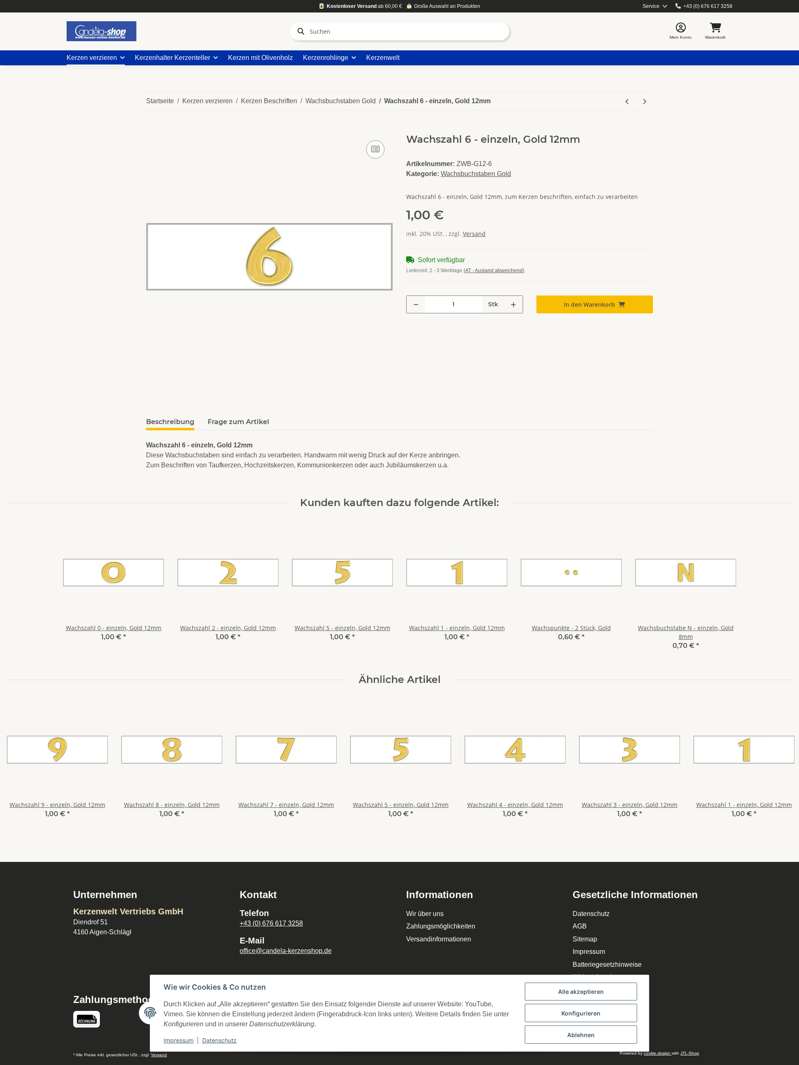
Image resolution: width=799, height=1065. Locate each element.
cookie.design (658, 1053)
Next (779, 764)
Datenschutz (591, 913)
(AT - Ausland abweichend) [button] (494, 270)
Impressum (589, 951)
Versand (474, 234)
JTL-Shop (689, 1053)
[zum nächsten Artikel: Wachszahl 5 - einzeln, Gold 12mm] (644, 101)
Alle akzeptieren (581, 991)
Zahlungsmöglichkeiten (440, 926)
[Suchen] (299, 31)
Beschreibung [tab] (170, 422)
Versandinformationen (438, 939)
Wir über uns (425, 913)
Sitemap (585, 939)
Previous (20, 764)
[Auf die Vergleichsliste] (375, 149)
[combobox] (655, 6)
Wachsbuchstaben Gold (476, 173)
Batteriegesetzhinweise (607, 964)
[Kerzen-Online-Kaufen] (101, 31)
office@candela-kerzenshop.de (286, 950)
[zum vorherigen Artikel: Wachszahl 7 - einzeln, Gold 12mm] (627, 101)
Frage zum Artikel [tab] (238, 422)
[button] (680, 31)
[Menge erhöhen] (513, 304)
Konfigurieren (580, 1013)
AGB (580, 926)
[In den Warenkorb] (152, 129)
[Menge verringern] (416, 304)
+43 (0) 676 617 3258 (707, 6)
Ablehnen (581, 1034)
